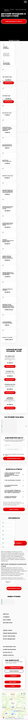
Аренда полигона (8, 655)
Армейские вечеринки (9, 649)
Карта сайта (12, 682)
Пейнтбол (6, 614)
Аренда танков (7, 630)
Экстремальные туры (9, 646)
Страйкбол (6, 617)
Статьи (13, 686)
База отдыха (7, 619)
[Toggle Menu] (25, 1)
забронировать (8, 82)
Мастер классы (7, 652)
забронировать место (14, 21)
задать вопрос (14, 509)
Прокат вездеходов (9, 639)
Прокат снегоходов (9, 636)
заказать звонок (14, 671)
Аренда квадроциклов (10, 633)
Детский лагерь (7, 622)
